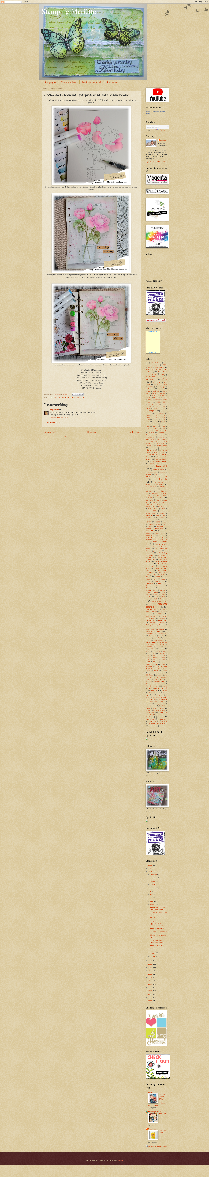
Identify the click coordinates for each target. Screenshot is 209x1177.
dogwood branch (151, 472)
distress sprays (155, 464)
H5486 (165, 524)
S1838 (165, 651)
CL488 (163, 428)
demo (155, 452)
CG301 (165, 400)
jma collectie (157, 551)
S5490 (148, 662)
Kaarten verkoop (69, 82)
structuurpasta (153, 693)
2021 (150, 967)
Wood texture (161, 715)
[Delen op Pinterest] (82, 394)
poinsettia (151, 644)
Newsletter (149, 631)
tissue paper (163, 699)
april (151, 901)
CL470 (155, 426)
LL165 (163, 592)
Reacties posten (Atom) (60, 437)
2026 (150, 865)
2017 (150, 981)
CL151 (163, 415)
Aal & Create (156, 363)
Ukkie (154, 708)
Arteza (162, 374)
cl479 (156, 428)
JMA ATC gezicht (155, 945)
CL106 (148, 415)
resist (161, 649)
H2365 (148, 522)
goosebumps (150, 520)
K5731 (148, 581)
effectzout (149, 491)
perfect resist (163, 642)
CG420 (165, 404)
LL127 (148, 592)
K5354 (148, 577)
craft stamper (162, 439)
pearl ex (148, 638)
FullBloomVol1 (162, 506)
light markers (81, 397)
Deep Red (152, 448)
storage (165, 690)
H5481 (158, 524)
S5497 (163, 662)
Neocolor (160, 629)
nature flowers (150, 629)
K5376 (157, 577)
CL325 (162, 419)
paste (162, 636)
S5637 (163, 664)
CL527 (165, 430)
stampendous (159, 681)
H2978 (157, 522)
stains (158, 679)
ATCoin (156, 384)
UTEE (162, 708)
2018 (150, 977)
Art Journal (53, 397)
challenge (150, 410)
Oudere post (135, 431)
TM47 (163, 701)
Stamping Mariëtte (69, 11)
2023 (150, 960)
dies (163, 452)
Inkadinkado (150, 539)
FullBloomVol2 (152, 509)
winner (151, 715)
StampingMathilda (154, 1112)
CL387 (163, 422)
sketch (160, 675)
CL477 (148, 428)
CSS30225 (149, 446)
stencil (164, 688)
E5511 (163, 489)
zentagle (164, 721)
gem (157, 515)
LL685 (155, 594)
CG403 (158, 404)
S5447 (163, 657)
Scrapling (161, 668)
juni (151, 894)
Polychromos (161, 644)
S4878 (151, 653)
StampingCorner (151, 686)
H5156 (165, 522)
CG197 (165, 398)
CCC (147, 395)
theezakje (156, 697)
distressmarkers (158, 469)
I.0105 (148, 533)
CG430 (148, 408)
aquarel (158, 369)
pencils (157, 638)
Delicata (162, 448)
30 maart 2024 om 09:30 (59, 418)
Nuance (158, 631)
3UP (147, 363)
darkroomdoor (162, 446)
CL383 (155, 422)
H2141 (162, 520)
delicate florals (151, 450)
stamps (165, 686)
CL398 (148, 424)
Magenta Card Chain (159, 601)
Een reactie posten (53, 422)
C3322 (148, 391)
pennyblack (158, 640)
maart (152, 904)
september (154, 884)
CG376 (150, 404)
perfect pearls (150, 642)
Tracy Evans (160, 704)
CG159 (148, 398)
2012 (150, 997)
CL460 (148, 426)
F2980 (158, 496)
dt (156, 474)
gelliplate (149, 515)
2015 (150, 987)
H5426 (150, 524)
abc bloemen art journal (156, 364)
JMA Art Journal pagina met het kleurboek (157, 908)
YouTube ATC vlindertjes (158, 932)
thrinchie (164, 697)
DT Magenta (159, 479)
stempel (156, 688)
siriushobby (150, 675)
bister (165, 384)
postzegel (158, 647)
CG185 (155, 397)
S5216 (148, 655)
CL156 (148, 417)
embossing (162, 491)
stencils (154, 690)
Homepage (92, 431)
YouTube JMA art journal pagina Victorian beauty (156, 923)
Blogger (120, 1160)
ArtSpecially (150, 379)
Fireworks (154, 502)
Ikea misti (160, 533)
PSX (166, 647)
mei (151, 898)
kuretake (161, 588)
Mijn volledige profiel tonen (155, 162)
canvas (154, 393)
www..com (152, 331)
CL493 (148, 430)
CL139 (155, 415)
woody (160, 717)
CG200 (150, 400)
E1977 (162, 487)
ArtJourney (150, 376)
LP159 (147, 599)
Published (112, 82)
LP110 (156, 597)
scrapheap (149, 666)
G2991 (162, 509)
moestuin (152, 622)
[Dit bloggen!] (75, 394)
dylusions (159, 484)
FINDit (158, 500)
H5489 (151, 526)
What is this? (153, 352)
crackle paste (150, 439)
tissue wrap (153, 701)
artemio (153, 374)
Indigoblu (149, 537)
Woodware (149, 717)
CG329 (157, 402)
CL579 (151, 433)
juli (151, 891)
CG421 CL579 (160, 406)
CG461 (155, 408)
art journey (162, 371)
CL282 (148, 419)
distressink (161, 466)
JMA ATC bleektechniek (158, 918)
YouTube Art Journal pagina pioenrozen (156, 941)
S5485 (163, 660)
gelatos (162, 513)
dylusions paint (151, 487)
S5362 (155, 657)
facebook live (159, 498)
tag (153, 695)
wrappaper (163, 719)
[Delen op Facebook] (80, 394)
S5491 (155, 662)
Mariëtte (163, 140)
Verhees (148, 710)
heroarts (149, 530)
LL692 (163, 594)
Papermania (153, 636)
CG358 (165, 402)
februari (153, 953)
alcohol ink (149, 369)
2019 (150, 974)
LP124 (163, 597)
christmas (159, 413)
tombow (148, 704)
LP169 (155, 599)
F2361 (150, 496)
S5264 (163, 655)
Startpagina (50, 82)
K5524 (162, 579)
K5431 (155, 579)
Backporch (152, 1129)
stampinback (150, 684)
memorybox (161, 618)
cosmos (161, 437)
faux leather (150, 500)
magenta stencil (151, 609)
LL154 (155, 592)
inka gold (161, 537)
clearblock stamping (154, 435)
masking (164, 616)
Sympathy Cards (162, 1132)
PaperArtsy (163, 633)
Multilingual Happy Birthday (155, 625)
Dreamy (148, 474)
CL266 (163, 417)
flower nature (160, 504)
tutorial (149, 705)
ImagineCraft (149, 535)
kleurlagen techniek (153, 586)
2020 (150, 971)
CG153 (162, 395)
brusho (161, 389)
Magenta (163, 598)
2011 (150, 1001)
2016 (150, 984)
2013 (150, 994)
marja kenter (54, 409)
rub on (148, 651)
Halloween (160, 526)
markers (148, 614)
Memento (152, 618)
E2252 (148, 489)
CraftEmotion (154, 441)
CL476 (162, 426)
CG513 (162, 408)
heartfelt (148, 528)
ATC (164, 379)
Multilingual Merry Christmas (155, 627)
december (153, 874)
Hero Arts (159, 528)
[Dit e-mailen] (73, 394)
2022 (150, 964)
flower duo (149, 504)
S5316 (148, 657)
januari (152, 956)
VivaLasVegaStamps (159, 710)
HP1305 (162, 531)
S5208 (162, 653)
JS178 (162, 575)
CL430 (155, 424)
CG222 (157, 400)
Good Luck (162, 1113)
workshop (150, 719)
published (151, 649)
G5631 (163, 511)
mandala (162, 611)
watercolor (163, 712)
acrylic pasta (159, 367)
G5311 (155, 511)
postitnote (149, 647)
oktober (153, 881)
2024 (150, 871)
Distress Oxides (160, 459)
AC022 (165, 365)
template (159, 695)
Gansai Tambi (150, 513)
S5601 (155, 664)
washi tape (150, 712)
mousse (162, 622)
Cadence (156, 391)
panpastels (149, 634)
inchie (161, 535)
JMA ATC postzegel (156, 928)
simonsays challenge (156, 673)
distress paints (160, 461)
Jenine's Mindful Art (156, 542)
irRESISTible (163, 540)
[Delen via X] (78, 394)
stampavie (149, 681)
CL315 (155, 419)
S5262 (155, 655)
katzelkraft (149, 583)
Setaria (148, 670)
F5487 (150, 498)
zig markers (153, 726)
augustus (153, 888)
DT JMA (61, 397)
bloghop (161, 387)
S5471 (155, 660)
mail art (154, 611)
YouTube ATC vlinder (156, 949)
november (153, 878)
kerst (160, 583)
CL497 (156, 430)
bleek (151, 387)
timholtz (152, 699)
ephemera (155, 493)
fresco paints (150, 507)
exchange (164, 493)
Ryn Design (156, 651)
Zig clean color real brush (157, 723)
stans (149, 688)
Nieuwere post (49, 431)
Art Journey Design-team (157, 1146)
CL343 (148, 422)
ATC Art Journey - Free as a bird (158, 914)
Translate (163, 130)
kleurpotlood (150, 588)
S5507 (148, 664)
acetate (150, 367)
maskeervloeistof (151, 616)
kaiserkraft (159, 581)
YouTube (152, 721)
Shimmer (164, 670)
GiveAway (161, 517)
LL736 (148, 596)
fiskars (162, 502)
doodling (162, 472)
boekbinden (150, 389)
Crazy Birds (160, 443)
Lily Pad (162, 590)
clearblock (161, 433)
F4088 (165, 496)
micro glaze (150, 620)
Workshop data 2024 (92, 82)
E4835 (155, 489)
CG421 (150, 406)
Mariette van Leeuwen (152, 111)
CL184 (155, 417)
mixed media (163, 620)
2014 (150, 991)
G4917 (148, 511)
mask (160, 614)
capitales (162, 393)
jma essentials (70, 397)
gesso (148, 517)
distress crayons (151, 454)
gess (163, 515)
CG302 (150, 402)
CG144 (154, 395)
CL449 (163, 424)
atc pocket (157, 382)
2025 (150, 868)
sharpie (156, 671)
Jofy (155, 575)
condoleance (150, 437)
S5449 (148, 660)
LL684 (147, 594)
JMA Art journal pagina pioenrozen (157, 936)
